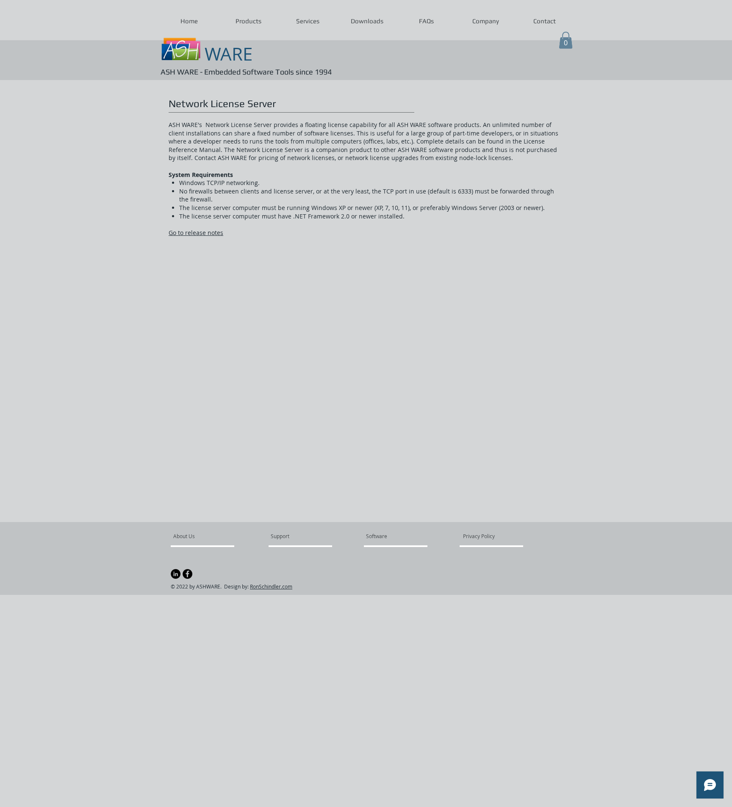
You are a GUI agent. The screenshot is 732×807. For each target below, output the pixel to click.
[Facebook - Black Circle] (187, 574)
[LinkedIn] (175, 574)
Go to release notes (196, 233)
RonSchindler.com (271, 586)
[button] (248, 21)
